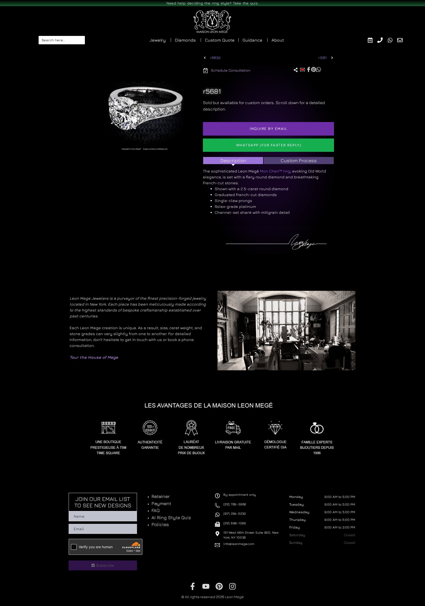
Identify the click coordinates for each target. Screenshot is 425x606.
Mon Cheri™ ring (275, 171)
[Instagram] (232, 586)
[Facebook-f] (192, 586)
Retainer (161, 496)
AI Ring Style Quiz (171, 517)
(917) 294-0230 (234, 513)
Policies (160, 524)
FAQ (156, 510)
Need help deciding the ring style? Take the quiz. (213, 3)
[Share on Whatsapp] (318, 69)
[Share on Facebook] (308, 69)
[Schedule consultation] (372, 40)
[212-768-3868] (382, 40)
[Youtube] (206, 586)
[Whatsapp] (392, 40)
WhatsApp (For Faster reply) (268, 145)
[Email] (402, 40)
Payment (161, 503)
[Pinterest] (219, 586)
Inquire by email (268, 128)
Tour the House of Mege (94, 357)
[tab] (233, 160)
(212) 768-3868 (234, 504)
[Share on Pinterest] (313, 69)
